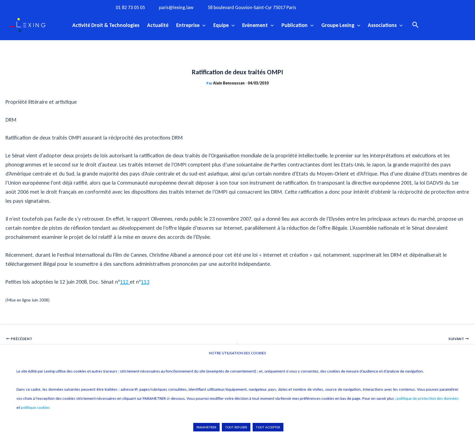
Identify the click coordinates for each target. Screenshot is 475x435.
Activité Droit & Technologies (105, 25)
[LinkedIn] (363, 7)
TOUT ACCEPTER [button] (268, 427)
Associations (382, 25)
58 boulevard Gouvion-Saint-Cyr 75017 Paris (252, 7)
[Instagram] (330, 7)
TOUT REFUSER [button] (236, 427)
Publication (294, 25)
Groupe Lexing (337, 25)
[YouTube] (352, 7)
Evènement (255, 25)
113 (145, 281)
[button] (203, 25)
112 (125, 281)
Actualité (158, 25)
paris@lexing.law (176, 7)
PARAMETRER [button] (206, 427)
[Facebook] (318, 7)
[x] (341, 7)
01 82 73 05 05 (130, 7)
